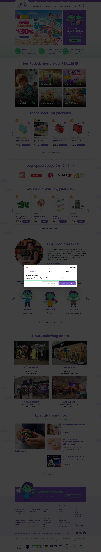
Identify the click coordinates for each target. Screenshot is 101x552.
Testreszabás (49, 283)
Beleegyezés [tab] (33, 271)
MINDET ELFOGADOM (67, 283)
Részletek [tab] (51, 271)
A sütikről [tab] (68, 271)
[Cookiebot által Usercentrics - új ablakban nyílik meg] (70, 267)
